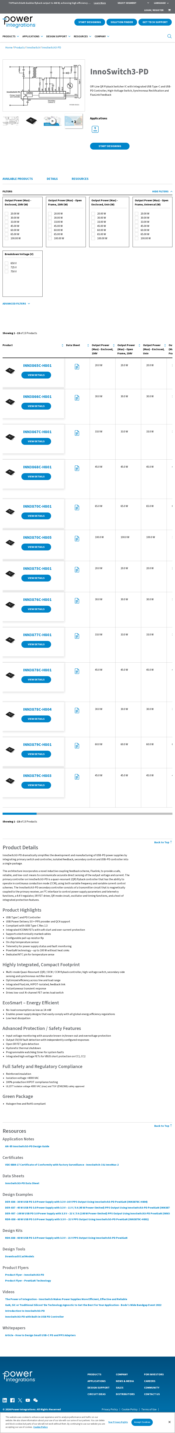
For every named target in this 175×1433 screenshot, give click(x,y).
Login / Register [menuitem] (154, 10)
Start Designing (89, 22)
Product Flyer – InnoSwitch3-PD (24, 1275)
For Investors (154, 1374)
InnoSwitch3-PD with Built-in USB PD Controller (34, 1317)
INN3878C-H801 (37, 670)
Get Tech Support (155, 22)
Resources (81, 36)
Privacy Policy (110, 1409)
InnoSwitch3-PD (51, 47)
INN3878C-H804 (37, 709)
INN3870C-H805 (37, 537)
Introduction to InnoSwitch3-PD (25, 1311)
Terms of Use (149, 1409)
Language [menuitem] (160, 3)
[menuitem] (169, 10)
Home (8, 47)
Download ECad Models (19, 1256)
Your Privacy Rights (118, 1422)
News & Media (125, 1381)
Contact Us (152, 1394)
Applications (30, 36)
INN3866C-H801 (37, 397)
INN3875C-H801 (37, 569)
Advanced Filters (14, 303)
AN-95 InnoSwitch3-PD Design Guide (27, 1146)
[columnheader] (33, 349)
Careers (149, 1381)
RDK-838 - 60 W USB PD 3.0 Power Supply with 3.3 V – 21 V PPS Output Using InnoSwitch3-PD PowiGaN (66, 1238)
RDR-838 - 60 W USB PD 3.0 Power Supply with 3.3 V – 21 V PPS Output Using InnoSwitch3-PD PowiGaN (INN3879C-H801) (77, 1219)
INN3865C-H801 (37, 366)
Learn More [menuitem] (100, 3)
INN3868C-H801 (37, 467)
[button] (44, 85)
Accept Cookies (142, 1422)
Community (151, 1388)
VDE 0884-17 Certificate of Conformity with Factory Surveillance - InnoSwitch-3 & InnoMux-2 (62, 1165)
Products (9, 36)
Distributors (125, 1394)
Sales (119, 1388)
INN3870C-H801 (37, 506)
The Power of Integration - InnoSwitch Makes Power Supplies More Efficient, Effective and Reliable (66, 1299)
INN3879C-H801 (37, 745)
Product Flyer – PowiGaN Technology (28, 1281)
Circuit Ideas (97, 1394)
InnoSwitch (33, 47)
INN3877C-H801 (37, 635)
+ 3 (73, 122)
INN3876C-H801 (37, 600)
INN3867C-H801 (37, 432)
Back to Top (162, 842)
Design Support (56, 36)
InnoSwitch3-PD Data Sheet (22, 1183)
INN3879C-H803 (37, 776)
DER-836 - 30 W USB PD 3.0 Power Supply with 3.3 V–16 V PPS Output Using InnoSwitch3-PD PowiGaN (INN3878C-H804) (76, 1202)
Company (100, 36)
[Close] (169, 1422)
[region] (87, 1422)
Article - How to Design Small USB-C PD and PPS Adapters (40, 1335)
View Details (36, 375)
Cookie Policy (129, 1409)
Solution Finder (122, 22)
